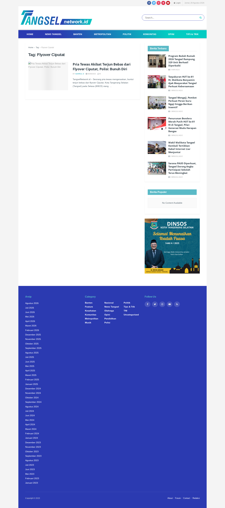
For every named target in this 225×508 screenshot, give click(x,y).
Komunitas (149, 34)
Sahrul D (79, 74)
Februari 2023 (32, 478)
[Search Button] (201, 18)
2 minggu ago (176, 135)
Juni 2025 (30, 361)
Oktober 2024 (32, 397)
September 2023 (33, 456)
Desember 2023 (33, 442)
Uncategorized (131, 314)
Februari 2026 (32, 330)
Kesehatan (90, 310)
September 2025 (33, 348)
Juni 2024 (30, 415)
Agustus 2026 (32, 303)
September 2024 (33, 402)
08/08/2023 (91, 74)
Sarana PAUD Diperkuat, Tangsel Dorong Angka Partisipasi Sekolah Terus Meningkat (182, 168)
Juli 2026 (29, 308)
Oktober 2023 (32, 451)
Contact (186, 498)
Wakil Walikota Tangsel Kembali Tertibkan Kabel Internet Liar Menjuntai (181, 147)
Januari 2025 (31, 384)
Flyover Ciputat (47, 47)
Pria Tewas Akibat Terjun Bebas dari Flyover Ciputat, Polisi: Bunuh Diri (102, 66)
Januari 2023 (31, 483)
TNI (125, 310)
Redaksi (196, 498)
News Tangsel (53, 34)
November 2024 (33, 393)
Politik (127, 34)
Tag (37, 47)
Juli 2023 (29, 465)
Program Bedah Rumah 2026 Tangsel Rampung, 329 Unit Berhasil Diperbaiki (181, 60)
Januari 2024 (31, 438)
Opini (171, 34)
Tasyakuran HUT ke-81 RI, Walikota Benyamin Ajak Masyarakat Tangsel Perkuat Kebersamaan (182, 81)
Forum (178, 498)
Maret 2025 (30, 375)
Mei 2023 (29, 474)
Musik (88, 322)
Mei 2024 (29, 420)
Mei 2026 (29, 316)
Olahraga (109, 310)
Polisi (107, 322)
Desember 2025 (33, 334)
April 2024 (30, 424)
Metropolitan (102, 34)
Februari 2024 (32, 433)
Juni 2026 (30, 312)
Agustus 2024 (32, 406)
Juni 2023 (30, 469)
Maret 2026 (30, 325)
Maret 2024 (30, 429)
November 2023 (33, 447)
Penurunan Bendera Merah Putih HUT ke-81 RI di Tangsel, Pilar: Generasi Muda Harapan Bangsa (182, 125)
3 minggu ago (176, 177)
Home (30, 34)
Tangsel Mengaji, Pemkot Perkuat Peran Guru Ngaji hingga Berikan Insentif (182, 102)
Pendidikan (110, 318)
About (170, 498)
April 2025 (30, 370)
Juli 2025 (29, 357)
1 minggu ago (176, 90)
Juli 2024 (29, 411)
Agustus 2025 (32, 352)
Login (178, 3)
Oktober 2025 (32, 343)
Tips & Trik (192, 34)
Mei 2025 (29, 366)
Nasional (109, 303)
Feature (89, 306)
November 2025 (33, 339)
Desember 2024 (33, 388)
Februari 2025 (32, 379)
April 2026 (30, 321)
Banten (77, 34)
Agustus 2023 (32, 460)
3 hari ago (175, 70)
